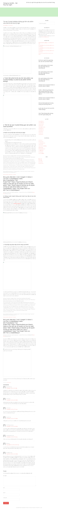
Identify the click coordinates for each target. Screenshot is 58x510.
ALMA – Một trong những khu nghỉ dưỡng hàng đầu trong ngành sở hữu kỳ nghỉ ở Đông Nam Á (46, 92)
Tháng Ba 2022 (41, 125)
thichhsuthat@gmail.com (45, 36)
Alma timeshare (41, 141)
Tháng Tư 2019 (41, 134)
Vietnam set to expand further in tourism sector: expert (47, 85)
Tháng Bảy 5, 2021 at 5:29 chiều (11, 388)
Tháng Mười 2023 (41, 122)
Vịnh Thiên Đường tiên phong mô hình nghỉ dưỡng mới (46, 114)
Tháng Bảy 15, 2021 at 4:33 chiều (12, 400)
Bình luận (5, 475)
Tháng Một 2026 (41, 121)
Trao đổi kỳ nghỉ (41, 150)
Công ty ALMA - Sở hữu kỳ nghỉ (10, 4)
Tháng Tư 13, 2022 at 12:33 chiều (12, 453)
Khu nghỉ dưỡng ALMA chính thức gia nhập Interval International (46, 67)
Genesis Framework (32, 507)
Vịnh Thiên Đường (41, 153)
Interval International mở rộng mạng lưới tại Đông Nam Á (46, 103)
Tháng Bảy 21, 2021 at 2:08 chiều (12, 426)
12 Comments (10, 25)
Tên (4, 487)
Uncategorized (41, 151)
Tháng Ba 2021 (41, 132)
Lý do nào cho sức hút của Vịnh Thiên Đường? (46, 109)
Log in (41, 507)
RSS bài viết (40, 160)
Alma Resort (9, 382)
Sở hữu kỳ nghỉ (41, 147)
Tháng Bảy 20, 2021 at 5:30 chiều (12, 418)
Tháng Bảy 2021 (41, 128)
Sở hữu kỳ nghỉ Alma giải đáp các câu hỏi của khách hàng (40, 2)
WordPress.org (41, 163)
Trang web (5, 497)
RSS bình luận (41, 161)
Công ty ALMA (41, 144)
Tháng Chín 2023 (41, 124)
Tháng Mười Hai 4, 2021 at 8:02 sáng (12, 444)
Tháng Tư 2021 (41, 131)
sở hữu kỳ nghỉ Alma (17, 203)
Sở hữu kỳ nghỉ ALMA (42, 148)
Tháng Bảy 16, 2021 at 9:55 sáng (11, 409)
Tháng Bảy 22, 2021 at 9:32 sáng (11, 436)
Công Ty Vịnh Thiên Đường (43, 145)
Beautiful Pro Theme (25, 507)
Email (4, 492)
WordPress (38, 507)
